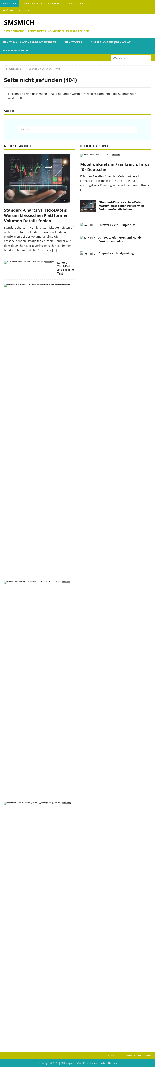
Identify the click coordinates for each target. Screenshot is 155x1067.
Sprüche (8, 10)
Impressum (111, 1055)
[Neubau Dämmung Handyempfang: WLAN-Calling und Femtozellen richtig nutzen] (38, 804)
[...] (54, 250)
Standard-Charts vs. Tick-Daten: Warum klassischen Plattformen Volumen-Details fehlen (36, 215)
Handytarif (9, 3)
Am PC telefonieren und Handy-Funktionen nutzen (120, 239)
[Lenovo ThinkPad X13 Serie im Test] (29, 263)
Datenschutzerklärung (138, 1055)
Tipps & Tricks (77, 3)
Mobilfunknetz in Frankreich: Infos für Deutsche (114, 167)
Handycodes (73, 42)
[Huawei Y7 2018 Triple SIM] (87, 225)
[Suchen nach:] (131, 57)
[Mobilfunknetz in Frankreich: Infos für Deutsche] (115, 157)
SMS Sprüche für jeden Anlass (111, 42)
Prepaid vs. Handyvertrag (116, 253)
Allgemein (25, 10)
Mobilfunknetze (32, 3)
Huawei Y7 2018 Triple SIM (116, 225)
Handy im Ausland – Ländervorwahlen (29, 42)
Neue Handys (55, 3)
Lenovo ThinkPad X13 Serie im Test (65, 268)
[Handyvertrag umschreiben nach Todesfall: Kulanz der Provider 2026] (38, 584)
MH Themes (110, 1063)
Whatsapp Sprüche (16, 50)
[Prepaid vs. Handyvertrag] (87, 253)
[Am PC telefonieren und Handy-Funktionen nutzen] (87, 238)
